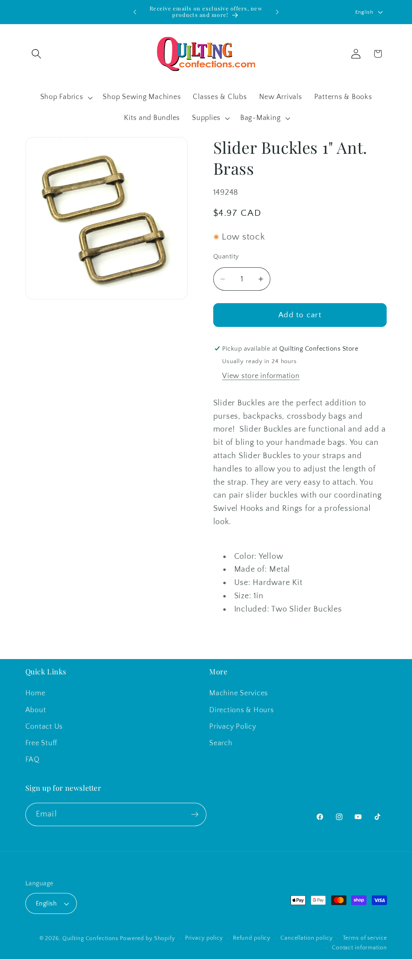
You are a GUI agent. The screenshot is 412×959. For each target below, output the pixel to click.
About (35, 710)
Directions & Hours (241, 710)
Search (221, 743)
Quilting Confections (91, 938)
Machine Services (238, 693)
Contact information (359, 948)
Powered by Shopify (147, 938)
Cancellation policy (306, 938)
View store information (261, 376)
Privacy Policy (232, 727)
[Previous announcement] (135, 12)
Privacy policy (204, 938)
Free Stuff (41, 743)
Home (35, 693)
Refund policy (251, 938)
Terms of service (365, 938)
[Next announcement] (277, 12)
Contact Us (44, 727)
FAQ (32, 760)
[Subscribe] (195, 814)
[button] (36, 54)
